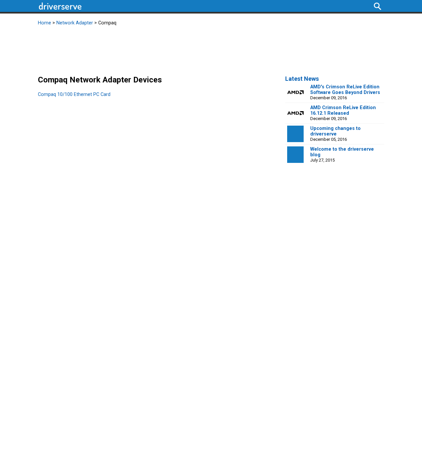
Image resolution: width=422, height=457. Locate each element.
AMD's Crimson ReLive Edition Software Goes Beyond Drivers (345, 89)
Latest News (302, 78)
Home (44, 23)
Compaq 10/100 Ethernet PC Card (74, 94)
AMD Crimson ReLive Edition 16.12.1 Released (343, 110)
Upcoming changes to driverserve (335, 131)
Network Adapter (74, 23)
